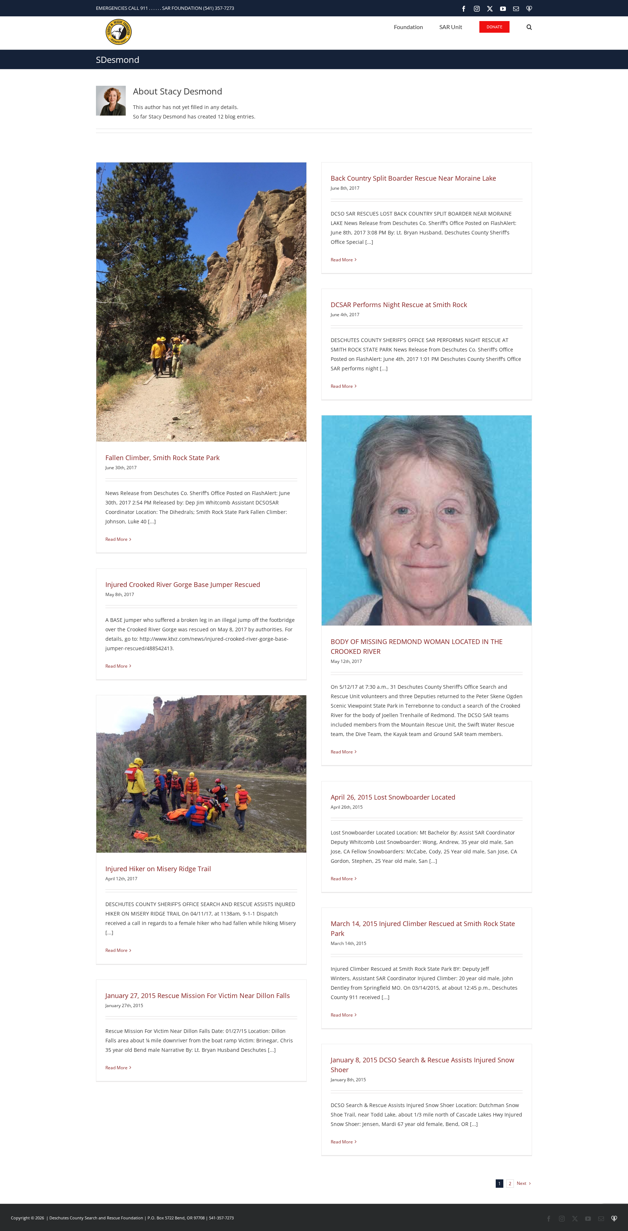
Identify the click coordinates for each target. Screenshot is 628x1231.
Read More (116, 539)
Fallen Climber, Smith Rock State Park (162, 457)
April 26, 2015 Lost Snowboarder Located (393, 797)
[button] (529, 26)
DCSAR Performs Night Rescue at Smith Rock (399, 304)
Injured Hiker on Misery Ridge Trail (158, 868)
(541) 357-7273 (218, 8)
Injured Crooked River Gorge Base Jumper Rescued (182, 584)
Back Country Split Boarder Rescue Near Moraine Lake (413, 178)
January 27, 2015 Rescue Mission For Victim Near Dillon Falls (197, 995)
